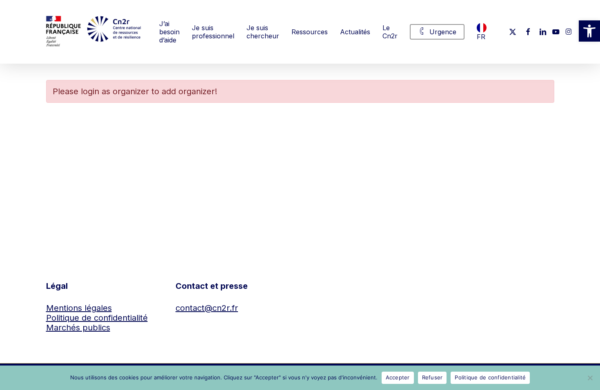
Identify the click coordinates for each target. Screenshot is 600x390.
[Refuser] (590, 378)
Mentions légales (79, 308)
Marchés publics (78, 327)
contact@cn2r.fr (207, 308)
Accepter (398, 377)
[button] (589, 31)
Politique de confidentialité (97, 318)
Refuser (432, 377)
